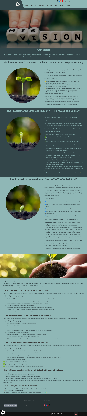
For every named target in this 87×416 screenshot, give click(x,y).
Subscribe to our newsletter (10, 405)
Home (26, 5)
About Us (33, 5)
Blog (56, 5)
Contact (68, 5)
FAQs (61, 5)
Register (65, 1)
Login (69, 1)
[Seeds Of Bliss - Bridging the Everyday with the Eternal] (17, 4)
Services (41, 5)
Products (49, 5)
